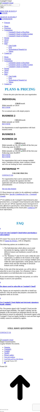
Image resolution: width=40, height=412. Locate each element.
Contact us (31, 208)
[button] (20, 232)
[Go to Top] (20, 407)
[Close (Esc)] (1, 409)
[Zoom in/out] (7, 409)
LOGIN (4, 13)
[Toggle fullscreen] (5, 409)
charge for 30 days (11, 241)
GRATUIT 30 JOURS (8, 17)
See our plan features (9, 189)
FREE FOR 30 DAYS (8, 11)
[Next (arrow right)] (3, 411)
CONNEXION (6, 19)
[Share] (3, 409)
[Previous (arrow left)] (1, 411)
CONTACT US (5, 332)
